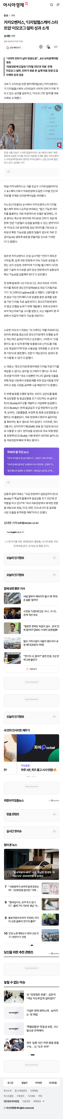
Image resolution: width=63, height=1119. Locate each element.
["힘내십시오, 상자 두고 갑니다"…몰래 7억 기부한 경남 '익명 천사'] (50, 909)
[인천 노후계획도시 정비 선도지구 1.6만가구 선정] (50, 940)
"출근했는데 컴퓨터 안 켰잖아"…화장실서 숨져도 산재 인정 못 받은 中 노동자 (31, 470)
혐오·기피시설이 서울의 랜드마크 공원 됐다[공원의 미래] (40, 643)
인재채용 (34, 1090)
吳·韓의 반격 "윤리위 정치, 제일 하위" (42, 1028)
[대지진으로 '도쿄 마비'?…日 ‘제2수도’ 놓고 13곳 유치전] (14, 1018)
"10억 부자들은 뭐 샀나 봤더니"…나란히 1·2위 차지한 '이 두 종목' (31, 458)
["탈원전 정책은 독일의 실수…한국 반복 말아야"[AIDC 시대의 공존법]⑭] (12, 633)
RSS (40, 1095)
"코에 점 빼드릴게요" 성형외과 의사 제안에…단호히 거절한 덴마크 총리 (31, 464)
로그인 (10, 1082)
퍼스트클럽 (8, 1095)
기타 (13, 15)
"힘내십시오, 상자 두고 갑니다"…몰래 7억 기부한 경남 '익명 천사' (22, 906)
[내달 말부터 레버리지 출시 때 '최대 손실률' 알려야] (12, 603)
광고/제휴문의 (21, 1090)
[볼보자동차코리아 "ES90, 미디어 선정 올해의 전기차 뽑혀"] (50, 925)
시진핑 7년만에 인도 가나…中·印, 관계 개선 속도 (40, 613)
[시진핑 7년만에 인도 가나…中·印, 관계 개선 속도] (12, 618)
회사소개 (7, 1090)
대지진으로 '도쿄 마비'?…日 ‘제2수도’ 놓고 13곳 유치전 (41, 1012)
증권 (6, 15)
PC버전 (38, 1082)
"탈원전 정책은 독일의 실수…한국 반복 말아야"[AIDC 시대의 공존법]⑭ (41, 628)
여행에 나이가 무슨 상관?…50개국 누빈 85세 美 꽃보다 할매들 (42, 997)
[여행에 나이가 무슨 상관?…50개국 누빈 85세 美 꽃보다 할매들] (14, 1002)
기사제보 (31, 1095)
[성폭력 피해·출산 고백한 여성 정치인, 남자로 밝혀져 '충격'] (14, 1050)
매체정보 (37, 1101)
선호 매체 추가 (15, 47)
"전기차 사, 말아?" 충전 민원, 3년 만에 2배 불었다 (41, 658)
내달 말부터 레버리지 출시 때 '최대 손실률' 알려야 (40, 598)
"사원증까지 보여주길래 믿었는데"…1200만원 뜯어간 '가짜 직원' (23, 890)
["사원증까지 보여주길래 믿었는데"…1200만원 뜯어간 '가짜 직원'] (50, 894)
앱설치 (24, 1082)
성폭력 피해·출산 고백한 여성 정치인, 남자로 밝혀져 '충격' (41, 1044)
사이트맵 (53, 1082)
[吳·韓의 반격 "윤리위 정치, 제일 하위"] (14, 1034)
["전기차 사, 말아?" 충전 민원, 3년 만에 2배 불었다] (12, 663)
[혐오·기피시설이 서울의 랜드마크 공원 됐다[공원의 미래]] (12, 648)
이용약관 (26, 1101)
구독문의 (20, 1095)
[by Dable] (54, 954)
